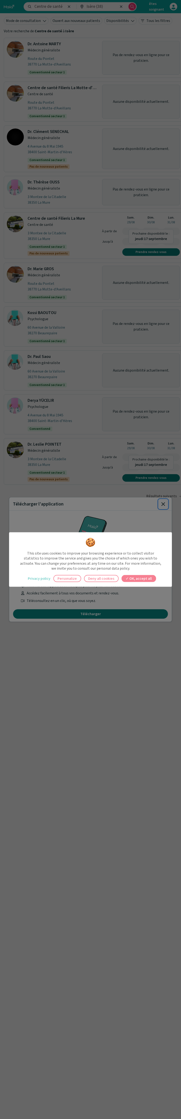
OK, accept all (140, 578)
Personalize (67, 578)
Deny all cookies (101, 578)
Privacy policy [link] (39, 578)
